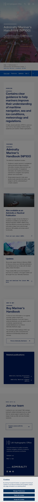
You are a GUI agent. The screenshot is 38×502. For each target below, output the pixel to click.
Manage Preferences (19, 491)
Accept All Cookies (19, 499)
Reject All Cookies (19, 495)
